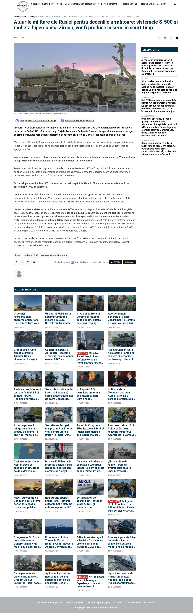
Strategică (33, 16)
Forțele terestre (109, 4)
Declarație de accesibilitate (140, 602)
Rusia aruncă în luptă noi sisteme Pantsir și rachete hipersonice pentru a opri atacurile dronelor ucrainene (121, 354)
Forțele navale (147, 4)
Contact (118, 602)
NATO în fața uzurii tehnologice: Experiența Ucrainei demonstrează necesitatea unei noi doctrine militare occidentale (90, 581)
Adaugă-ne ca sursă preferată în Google (38, 120)
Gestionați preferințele (99, 602)
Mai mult (161, 4)
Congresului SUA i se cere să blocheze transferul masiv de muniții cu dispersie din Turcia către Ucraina (27, 542)
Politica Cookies (75, 602)
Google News (81, 262)
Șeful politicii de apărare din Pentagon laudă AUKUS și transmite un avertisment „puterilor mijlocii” (90, 502)
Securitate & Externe (41, 4)
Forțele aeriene (129, 4)
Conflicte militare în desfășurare (80, 4)
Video (59, 4)
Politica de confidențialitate (48, 602)
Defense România (20, 16)
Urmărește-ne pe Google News (79, 120)
